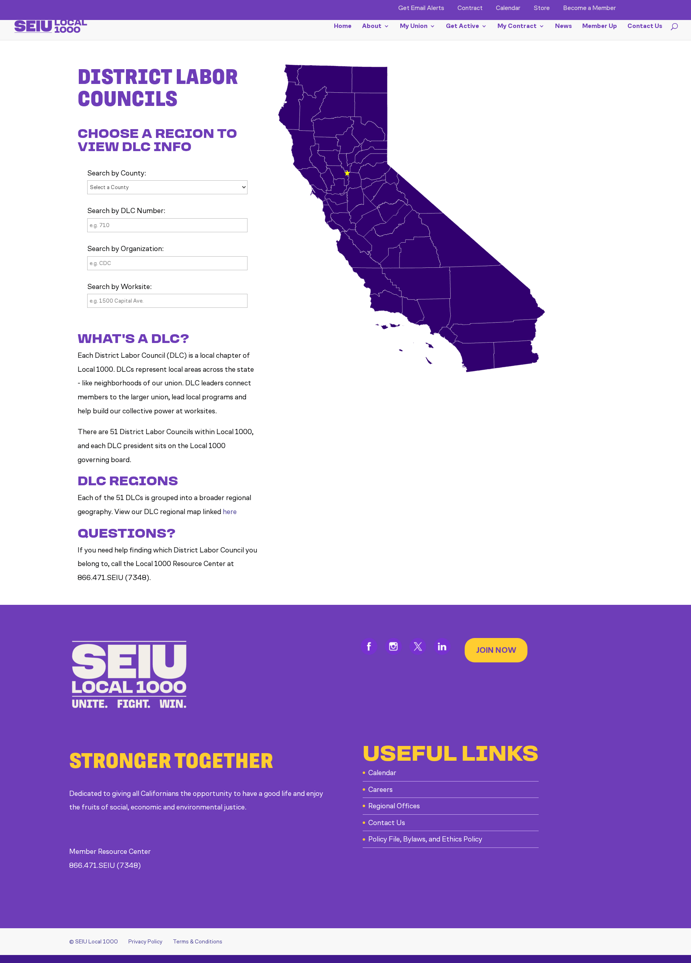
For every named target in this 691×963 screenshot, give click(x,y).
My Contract (517, 26)
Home (342, 26)
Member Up (599, 26)
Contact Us (644, 26)
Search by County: (116, 173)
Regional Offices (394, 806)
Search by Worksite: (119, 286)
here (230, 511)
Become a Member (589, 8)
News (563, 26)
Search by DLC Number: (126, 210)
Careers (380, 789)
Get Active (462, 26)
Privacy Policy (145, 941)
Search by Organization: (125, 248)
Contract (470, 8)
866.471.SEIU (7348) (105, 865)
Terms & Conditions (197, 941)
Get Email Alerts (421, 8)
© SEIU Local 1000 (93, 941)
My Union (413, 26)
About (371, 26)
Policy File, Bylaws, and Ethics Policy (425, 839)
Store (541, 8)
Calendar (508, 8)
